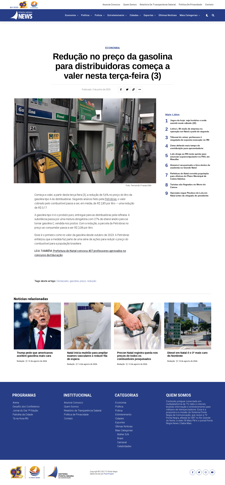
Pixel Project (109, 474)
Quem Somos (130, 4)
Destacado (63, 281)
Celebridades (124, 446)
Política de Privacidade (190, 4)
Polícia (98, 15)
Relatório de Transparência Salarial (158, 4)
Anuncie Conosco (111, 4)
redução (91, 281)
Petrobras (111, 199)
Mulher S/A (123, 434)
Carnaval (122, 442)
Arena (16, 402)
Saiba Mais (185, 423)
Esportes (148, 15)
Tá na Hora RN (20, 418)
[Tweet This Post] (127, 89)
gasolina (74, 281)
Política (85, 15)
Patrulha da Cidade (23, 414)
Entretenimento (115, 15)
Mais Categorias (188, 15)
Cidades (134, 15)
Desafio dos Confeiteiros (26, 406)
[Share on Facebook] (121, 89)
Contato (209, 4)
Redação (20, 361)
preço (83, 281)
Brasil (120, 438)
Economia (70, 15)
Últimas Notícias (168, 15)
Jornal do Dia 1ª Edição (25, 410)
